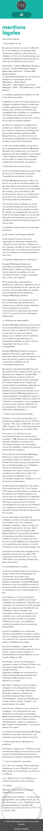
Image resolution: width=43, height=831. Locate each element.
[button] (21, 14)
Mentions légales (21, 829)
